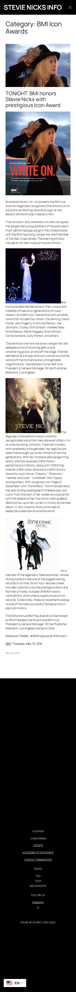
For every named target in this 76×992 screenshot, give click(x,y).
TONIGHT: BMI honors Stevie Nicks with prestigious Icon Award (33, 99)
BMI (8, 644)
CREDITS (38, 845)
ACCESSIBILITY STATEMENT (38, 852)
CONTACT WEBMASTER (38, 859)
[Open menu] (70, 7)
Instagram (38, 902)
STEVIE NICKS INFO (33, 7)
